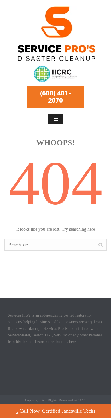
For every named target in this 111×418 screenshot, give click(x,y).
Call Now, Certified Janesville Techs (57, 411)
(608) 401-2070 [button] (55, 97)
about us (61, 342)
